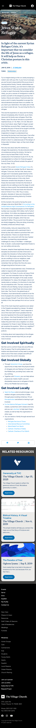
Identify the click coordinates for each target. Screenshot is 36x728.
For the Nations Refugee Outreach (16, 404)
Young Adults (5, 657)
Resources (4, 618)
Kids (2, 651)
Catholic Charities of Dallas (17, 429)
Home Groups (6, 641)
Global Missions (6, 669)
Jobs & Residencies (7, 624)
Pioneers (17, 376)
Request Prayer (6, 689)
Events (3, 589)
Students (4, 654)
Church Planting (6, 672)
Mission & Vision (6, 615)
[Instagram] (7, 715)
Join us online (5, 683)
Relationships (12, 71)
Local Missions (6, 666)
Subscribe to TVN (7, 686)
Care (2, 645)
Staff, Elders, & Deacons (9, 621)
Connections (5, 648)
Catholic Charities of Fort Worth (18, 431)
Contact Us (5, 605)
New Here (4, 612)
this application (10, 399)
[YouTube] (11, 715)
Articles (13, 12)
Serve (3, 592)
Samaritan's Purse (16, 364)
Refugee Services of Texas (17, 421)
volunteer (16, 409)
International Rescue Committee (19, 424)
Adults (3, 660)
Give (3, 596)
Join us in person (7, 680)
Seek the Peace (10, 392)
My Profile (4, 602)
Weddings (4, 627)
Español (4, 599)
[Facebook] (2, 715)
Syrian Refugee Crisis (23, 167)
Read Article (8, 493)
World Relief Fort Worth (16, 426)
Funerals (4, 631)
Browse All (5, 12)
